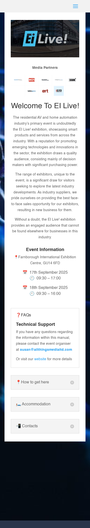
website (40, 359)
